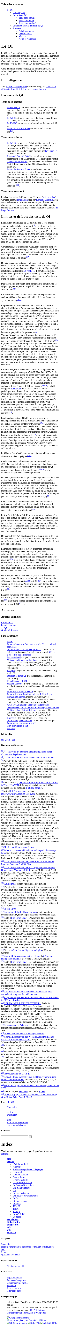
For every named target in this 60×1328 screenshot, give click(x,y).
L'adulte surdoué (8, 625)
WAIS (7, 740)
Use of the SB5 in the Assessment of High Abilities (30, 757)
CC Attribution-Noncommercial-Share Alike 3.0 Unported (26, 1311)
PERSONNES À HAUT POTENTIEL (22, 1003)
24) (48, 496)
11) (20, 300)
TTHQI (16, 1211)
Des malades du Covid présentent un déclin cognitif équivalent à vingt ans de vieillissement (26, 992)
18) (44, 423)
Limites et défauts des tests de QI (28, 25)
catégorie (5, 1154)
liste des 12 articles (22, 654)
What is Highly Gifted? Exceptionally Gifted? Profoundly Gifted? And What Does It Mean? (29, 1095)
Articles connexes (27, 31)
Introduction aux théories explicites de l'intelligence (30, 694)
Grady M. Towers (9, 630)
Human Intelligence (16, 697)
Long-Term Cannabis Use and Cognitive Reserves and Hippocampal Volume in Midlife (28, 868)
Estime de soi (19, 1177)
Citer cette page (14, 1291)
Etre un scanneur (20, 1201)
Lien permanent (14, 1288)
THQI (4, 627)
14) (43, 385)
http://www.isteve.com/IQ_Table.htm (18, 794)
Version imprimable (16, 1266)
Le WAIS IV (29, 271)
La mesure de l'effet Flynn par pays (20, 912)
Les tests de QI (20, 15)
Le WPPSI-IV (13, 107)
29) (39, 580)
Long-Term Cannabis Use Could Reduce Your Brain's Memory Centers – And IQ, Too (27, 862)
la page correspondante (16, 86)
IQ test (42, 1091)
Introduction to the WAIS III (20, 691)
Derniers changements (17, 1280)
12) (37, 331)
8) (13, 289)
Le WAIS (11, 143)
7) (28, 257)
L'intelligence (19, 12)
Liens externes (25, 33)
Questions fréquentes (10, 1254)
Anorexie (17, 1166)
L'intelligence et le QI (17, 681)
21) (31, 456)
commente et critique (30, 956)
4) (18, 185)
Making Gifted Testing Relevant (22, 710)
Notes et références (27, 39)
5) (34, 225)
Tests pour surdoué (27, 23)
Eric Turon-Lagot (18, 791)
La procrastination (21, 1193)
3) (17, 185)
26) (11, 559)
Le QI (10, 10)
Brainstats (11, 718)
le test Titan (22, 200)
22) (40, 469)
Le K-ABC (12, 123)
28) (29, 580)
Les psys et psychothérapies (25, 1195)
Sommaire (11, 1232)
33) (22, 603)
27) (26, 580)
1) (11, 131)
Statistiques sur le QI (16, 676)
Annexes (17, 28)
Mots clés (23, 36)
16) (11, 412)
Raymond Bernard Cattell (19, 156)
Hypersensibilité (20, 1180)
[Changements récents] (18, 1317)
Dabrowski (18, 1172)
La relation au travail (22, 1182)
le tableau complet (33, 788)
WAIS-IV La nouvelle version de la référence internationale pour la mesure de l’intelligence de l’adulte (33, 706)
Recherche (5, 1131)
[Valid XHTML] (48, 1323)
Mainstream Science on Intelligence (23, 660)
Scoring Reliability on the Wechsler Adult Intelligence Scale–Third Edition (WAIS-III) (27, 1038)
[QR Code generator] (17, 1323)
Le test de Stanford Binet (18, 128)
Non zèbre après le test (17, 726)
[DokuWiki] (34, 1323)
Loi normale (10, 884)
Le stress (17, 1203)
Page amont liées (14, 1277)
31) (5, 600)
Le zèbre (17, 1217)
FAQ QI (11, 670)
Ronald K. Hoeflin (44, 200)
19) (35, 434)
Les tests (11, 728)
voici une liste (49, 197)
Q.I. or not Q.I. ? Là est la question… (24, 649)
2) (12, 131)
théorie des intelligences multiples (26, 950)
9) (15, 289)
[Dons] (42, 1320)
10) (18, 300)
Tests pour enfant (26, 18)
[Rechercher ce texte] (30, 1136)
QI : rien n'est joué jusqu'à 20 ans (18, 847)
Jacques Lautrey (38, 89)
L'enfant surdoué (20, 1174)
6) (27, 257)
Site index (11, 1285)
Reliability (23, 1091)
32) (20, 603)
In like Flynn (10, 909)
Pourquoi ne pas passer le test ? (21, 723)
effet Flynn (16, 388)
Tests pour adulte (26, 20)
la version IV (51, 151)
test (13, 740)
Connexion (12, 1107)
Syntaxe (5, 1252)
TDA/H (16, 1206)
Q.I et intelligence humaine (19, 720)
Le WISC (11, 118)
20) (28, 456)
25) (33, 509)
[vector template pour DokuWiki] (22, 1320)
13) (56, 340)
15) (46, 385)
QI (2, 740)
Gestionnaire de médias (17, 1283)
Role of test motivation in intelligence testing (24, 1033)
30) (8, 589)
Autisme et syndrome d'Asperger (28, 1169)
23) (43, 469)
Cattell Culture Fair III (17, 161)
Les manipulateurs (21, 1188)
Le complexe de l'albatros (16, 1025)
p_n (14, 1190)
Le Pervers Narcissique (23, 1185)
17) (41, 423)
